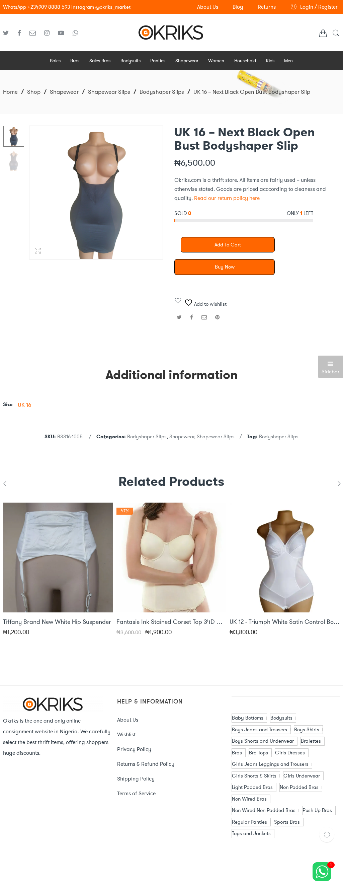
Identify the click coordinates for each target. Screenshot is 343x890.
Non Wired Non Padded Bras (263, 810)
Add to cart (228, 244)
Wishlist (126, 734)
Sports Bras (287, 822)
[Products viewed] (326, 834)
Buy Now (225, 267)
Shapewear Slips (109, 92)
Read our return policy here (227, 198)
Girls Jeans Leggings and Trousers (270, 764)
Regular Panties (249, 822)
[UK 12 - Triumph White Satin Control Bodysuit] (285, 558)
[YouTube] (63, 33)
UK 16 (24, 405)
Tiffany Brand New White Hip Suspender (57, 622)
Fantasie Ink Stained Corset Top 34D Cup (171, 622)
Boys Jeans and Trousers (259, 729)
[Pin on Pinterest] (217, 317)
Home (10, 92)
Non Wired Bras (249, 799)
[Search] (336, 35)
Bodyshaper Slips (162, 92)
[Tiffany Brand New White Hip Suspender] (58, 558)
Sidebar (330, 371)
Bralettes (311, 741)
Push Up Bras (317, 810)
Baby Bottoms (247, 718)
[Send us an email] (35, 33)
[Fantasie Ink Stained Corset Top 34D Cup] (171, 558)
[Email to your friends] (204, 317)
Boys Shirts (306, 729)
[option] (13, 136)
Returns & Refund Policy (145, 764)
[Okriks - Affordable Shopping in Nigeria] (171, 31)
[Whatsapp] (75, 33)
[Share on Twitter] (179, 317)
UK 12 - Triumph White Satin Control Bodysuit (285, 622)
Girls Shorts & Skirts (254, 775)
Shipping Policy (136, 779)
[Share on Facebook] (191, 317)
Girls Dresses (290, 752)
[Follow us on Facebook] (21, 33)
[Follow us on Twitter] (8, 33)
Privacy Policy (134, 749)
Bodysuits (281, 718)
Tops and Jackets (251, 833)
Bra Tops (258, 752)
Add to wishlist (210, 304)
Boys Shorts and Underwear (263, 741)
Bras (237, 752)
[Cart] (323, 35)
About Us (127, 720)
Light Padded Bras (252, 787)
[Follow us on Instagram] (49, 33)
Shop (33, 92)
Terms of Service (136, 793)
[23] (13, 136)
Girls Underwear (301, 775)
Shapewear (64, 92)
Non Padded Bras (299, 787)
